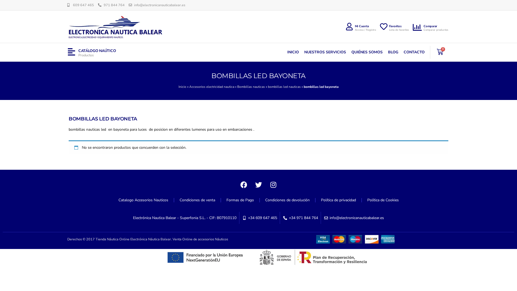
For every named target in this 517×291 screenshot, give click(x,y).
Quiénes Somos (367, 52)
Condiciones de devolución (287, 200)
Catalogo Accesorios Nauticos (143, 200)
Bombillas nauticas (251, 87)
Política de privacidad (338, 200)
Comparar (430, 26)
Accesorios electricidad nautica (211, 87)
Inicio (293, 52)
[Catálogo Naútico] (71, 52)
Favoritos (395, 26)
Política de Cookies (383, 200)
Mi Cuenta (362, 26)
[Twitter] (258, 184)
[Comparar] (417, 27)
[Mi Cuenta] (349, 26)
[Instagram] (273, 184)
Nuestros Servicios (325, 52)
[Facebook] (243, 184)
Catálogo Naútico (97, 50)
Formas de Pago (240, 200)
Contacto (414, 52)
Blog (393, 52)
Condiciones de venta (197, 200)
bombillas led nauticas (284, 87)
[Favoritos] (383, 26)
